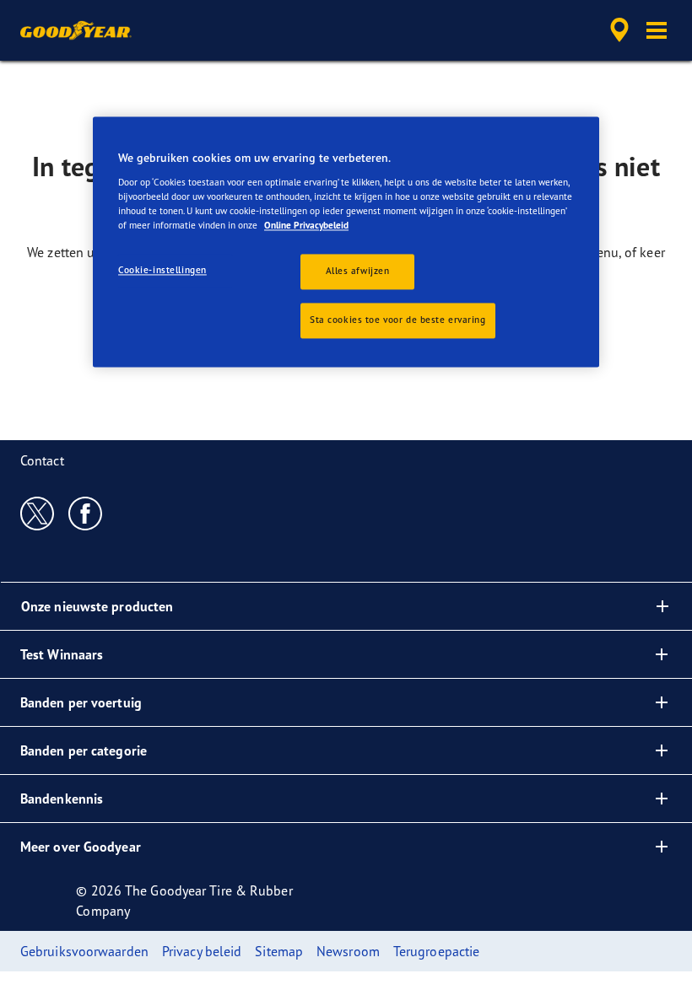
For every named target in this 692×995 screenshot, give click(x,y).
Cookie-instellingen (162, 270)
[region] (346, 241)
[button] (656, 30)
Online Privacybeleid (306, 225)
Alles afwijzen (358, 271)
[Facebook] (85, 513)
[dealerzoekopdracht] (617, 30)
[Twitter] (37, 513)
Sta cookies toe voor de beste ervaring (398, 319)
